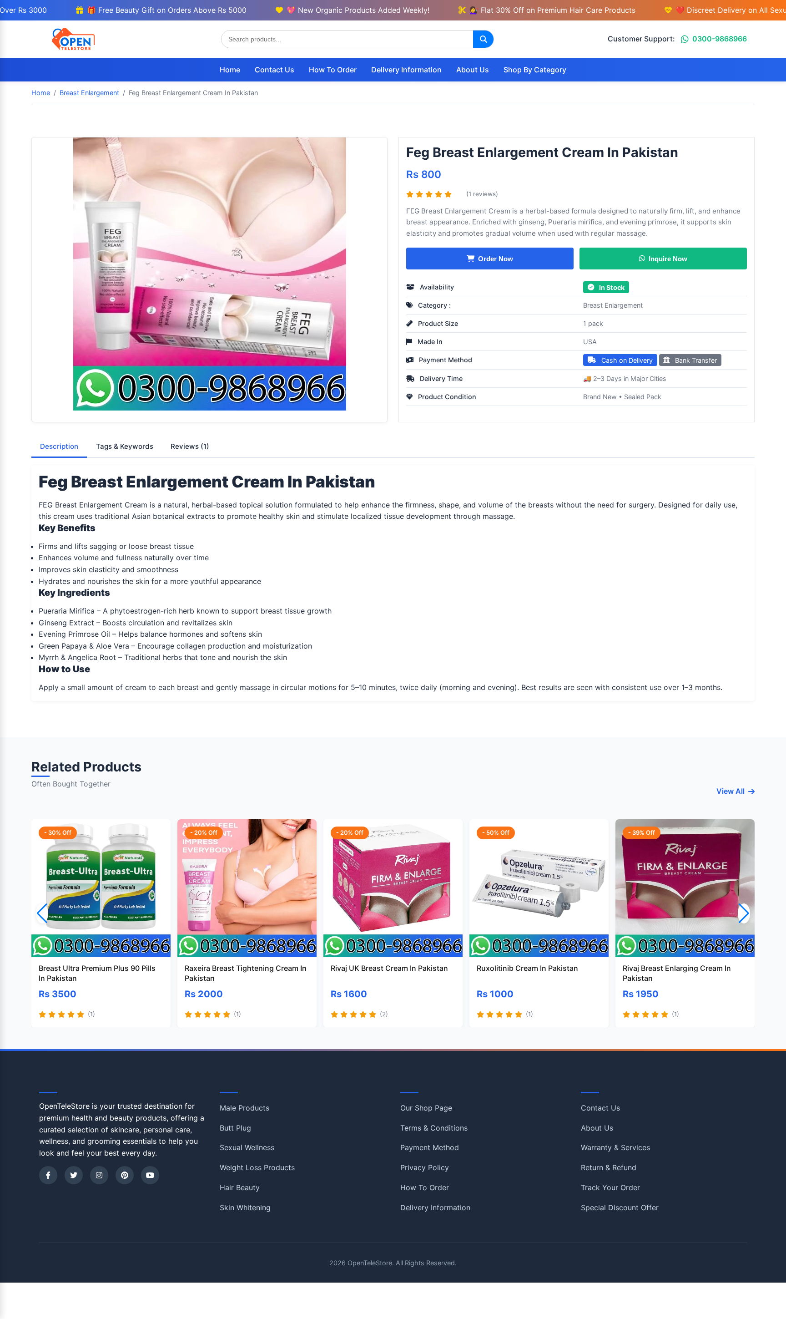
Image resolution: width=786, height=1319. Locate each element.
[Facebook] (48, 1175)
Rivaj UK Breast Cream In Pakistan (389, 968)
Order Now (495, 259)
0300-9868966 (719, 38)
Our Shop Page (426, 1107)
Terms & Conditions (434, 1127)
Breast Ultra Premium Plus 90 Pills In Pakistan (97, 973)
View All (730, 791)
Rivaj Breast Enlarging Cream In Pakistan (677, 973)
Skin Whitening (245, 1207)
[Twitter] (74, 1175)
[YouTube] (150, 1175)
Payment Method (429, 1147)
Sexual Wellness (247, 1147)
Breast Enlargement (613, 305)
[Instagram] (99, 1175)
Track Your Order (610, 1187)
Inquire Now (668, 259)
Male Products (244, 1107)
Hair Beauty (240, 1187)
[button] (744, 913)
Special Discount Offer (620, 1207)
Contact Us (274, 69)
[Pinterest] (125, 1175)
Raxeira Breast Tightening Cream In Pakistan (246, 973)
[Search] (483, 39)
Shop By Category (535, 69)
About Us (472, 69)
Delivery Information (406, 69)
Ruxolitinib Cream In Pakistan (527, 968)
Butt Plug (235, 1127)
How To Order (333, 69)
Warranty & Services (615, 1147)
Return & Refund (608, 1167)
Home (230, 69)
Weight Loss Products (257, 1167)
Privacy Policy (424, 1167)
